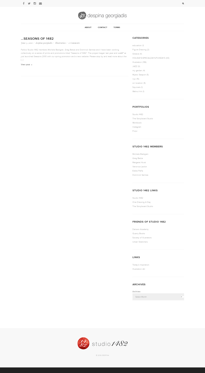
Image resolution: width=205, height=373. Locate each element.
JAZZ (134, 66)
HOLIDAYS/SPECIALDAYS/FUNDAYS (148, 58)
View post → (27, 64)
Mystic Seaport (139, 75)
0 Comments (74, 43)
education (137, 45)
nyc (134, 79)
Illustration (60, 43)
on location (137, 83)
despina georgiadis (44, 43)
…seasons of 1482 (37, 39)
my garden (137, 70)
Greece (135, 54)
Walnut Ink (137, 91)
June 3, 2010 (27, 43)
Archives (136, 291)
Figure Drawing (139, 49)
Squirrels (136, 87)
